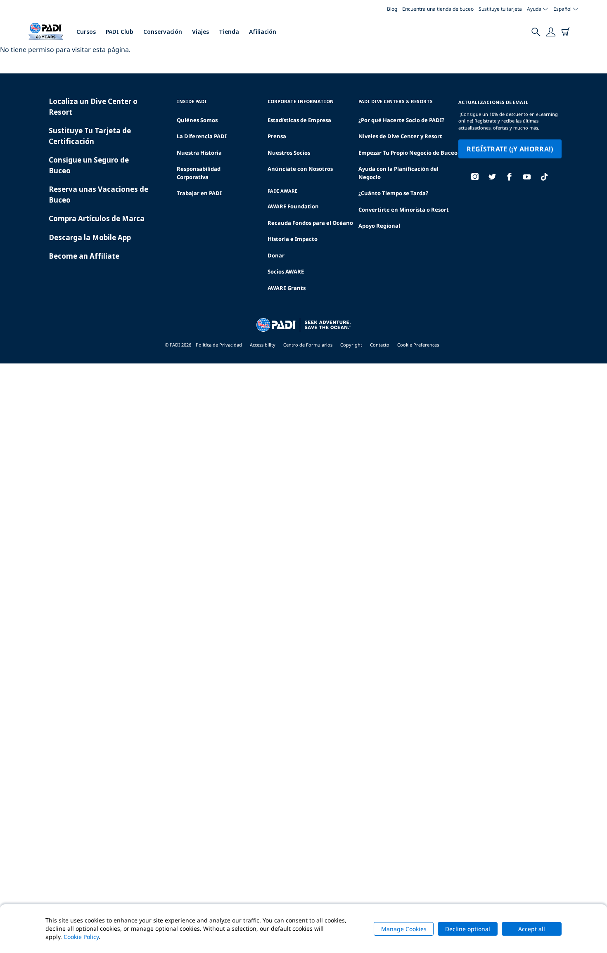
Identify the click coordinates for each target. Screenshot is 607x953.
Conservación (162, 31)
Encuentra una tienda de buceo (438, 8)
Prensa (277, 136)
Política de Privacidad (219, 345)
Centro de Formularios (307, 345)
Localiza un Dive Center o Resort (93, 107)
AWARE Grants (287, 288)
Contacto (379, 345)
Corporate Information (301, 101)
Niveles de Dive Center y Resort (400, 136)
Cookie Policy (81, 937)
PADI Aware (282, 191)
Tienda (229, 31)
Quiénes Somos (197, 120)
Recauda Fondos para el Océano (310, 222)
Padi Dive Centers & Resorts (395, 101)
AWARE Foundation (293, 206)
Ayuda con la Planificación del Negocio (398, 173)
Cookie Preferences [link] (418, 345)
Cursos (86, 31)
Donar (276, 255)
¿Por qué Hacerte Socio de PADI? (401, 120)
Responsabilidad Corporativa (199, 173)
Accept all (531, 929)
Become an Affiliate (84, 256)
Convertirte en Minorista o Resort (403, 209)
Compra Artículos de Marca (97, 218)
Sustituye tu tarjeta (500, 8)
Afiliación (262, 31)
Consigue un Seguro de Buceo (89, 165)
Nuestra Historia (199, 152)
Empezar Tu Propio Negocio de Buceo (408, 152)
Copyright (351, 345)
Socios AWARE (286, 271)
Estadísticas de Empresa (299, 120)
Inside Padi (192, 101)
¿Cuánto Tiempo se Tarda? (393, 193)
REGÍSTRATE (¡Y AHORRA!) (510, 148)
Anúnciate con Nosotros (300, 168)
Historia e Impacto (293, 239)
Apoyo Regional (379, 225)
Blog (392, 8)
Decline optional (467, 929)
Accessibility (262, 345)
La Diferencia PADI (202, 136)
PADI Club (119, 31)
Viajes (200, 31)
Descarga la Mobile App (90, 237)
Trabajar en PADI (199, 193)
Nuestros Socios (289, 152)
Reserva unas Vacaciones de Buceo (98, 194)
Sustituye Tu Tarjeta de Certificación (90, 136)
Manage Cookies (404, 929)
